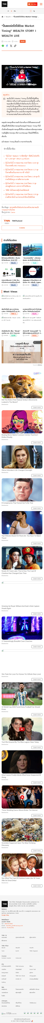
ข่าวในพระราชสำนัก (6, 966)
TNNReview (33, 1003)
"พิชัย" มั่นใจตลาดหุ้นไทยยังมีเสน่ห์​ (17, 190)
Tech (34, 263)
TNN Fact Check (20, 976)
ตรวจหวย (4, 1006)
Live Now (34, 4)
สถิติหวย (18, 1006)
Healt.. (34, 314)
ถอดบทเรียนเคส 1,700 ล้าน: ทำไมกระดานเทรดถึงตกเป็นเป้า (11, 281)
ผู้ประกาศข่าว (33, 937)
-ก (8, 11)
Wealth (8, 16)
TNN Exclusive (20, 966)
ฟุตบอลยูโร (18, 992)
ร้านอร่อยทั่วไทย (6, 1003)
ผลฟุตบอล (4, 989)
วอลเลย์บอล (5, 992)
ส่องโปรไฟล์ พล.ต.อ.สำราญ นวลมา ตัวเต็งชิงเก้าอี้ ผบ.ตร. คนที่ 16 (11, 310)
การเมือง (4, 969)
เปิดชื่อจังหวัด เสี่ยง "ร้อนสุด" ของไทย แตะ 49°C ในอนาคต (11, 332)
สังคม (31, 966)
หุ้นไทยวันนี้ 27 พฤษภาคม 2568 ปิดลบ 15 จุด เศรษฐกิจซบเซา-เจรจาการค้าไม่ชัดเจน (20, 184)
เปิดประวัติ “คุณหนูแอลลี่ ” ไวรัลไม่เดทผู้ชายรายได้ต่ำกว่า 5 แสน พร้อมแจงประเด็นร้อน (32, 332)
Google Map (5, 915)
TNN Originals (34, 951)
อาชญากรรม (5, 973)
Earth (13, 335)
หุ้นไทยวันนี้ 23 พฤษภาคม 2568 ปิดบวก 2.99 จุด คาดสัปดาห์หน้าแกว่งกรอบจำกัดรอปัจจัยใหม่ (21, 195)
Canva (13, 212)
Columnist (18, 958)
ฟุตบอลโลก (32, 992)
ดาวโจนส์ (4, 979)
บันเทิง (17, 973)
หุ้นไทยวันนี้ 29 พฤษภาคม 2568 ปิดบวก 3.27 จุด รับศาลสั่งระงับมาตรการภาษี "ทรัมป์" (21, 171)
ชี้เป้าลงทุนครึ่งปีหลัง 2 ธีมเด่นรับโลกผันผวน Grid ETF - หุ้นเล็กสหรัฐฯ (11, 259)
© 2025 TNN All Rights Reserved (20, 1021)
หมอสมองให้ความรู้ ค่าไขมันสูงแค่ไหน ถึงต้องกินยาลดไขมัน (32, 310)
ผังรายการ (4, 941)
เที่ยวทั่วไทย (18, 1003)
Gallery (4, 982)
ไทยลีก (3, 996)
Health (31, 948)
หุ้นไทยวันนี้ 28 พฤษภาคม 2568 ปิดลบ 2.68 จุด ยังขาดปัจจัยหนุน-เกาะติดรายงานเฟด (22, 177)
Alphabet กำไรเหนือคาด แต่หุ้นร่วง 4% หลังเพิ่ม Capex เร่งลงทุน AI (32, 281)
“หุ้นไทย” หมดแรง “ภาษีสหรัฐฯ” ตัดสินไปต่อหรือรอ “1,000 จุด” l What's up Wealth (22, 157)
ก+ (15, 10)
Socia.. (34, 335)
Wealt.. (13, 263)
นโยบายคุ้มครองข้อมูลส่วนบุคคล (22, 1019)
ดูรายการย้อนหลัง (20, 937)
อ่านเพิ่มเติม (22, 228)
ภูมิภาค (31, 973)
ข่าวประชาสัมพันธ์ (34, 979)
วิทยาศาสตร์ (18, 969)
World (3, 948)
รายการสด (4, 937)
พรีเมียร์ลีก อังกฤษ (34, 989)
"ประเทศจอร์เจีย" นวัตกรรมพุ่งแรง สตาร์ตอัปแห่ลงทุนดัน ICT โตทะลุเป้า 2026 (32, 259)
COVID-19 (18, 979)
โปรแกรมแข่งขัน (20, 989)
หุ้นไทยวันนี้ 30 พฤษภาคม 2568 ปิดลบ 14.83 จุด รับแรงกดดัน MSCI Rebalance (21, 164)
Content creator (6, 958)
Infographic (33, 976)
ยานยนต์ (4, 976)
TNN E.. (14, 314)
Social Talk (33, 969)
